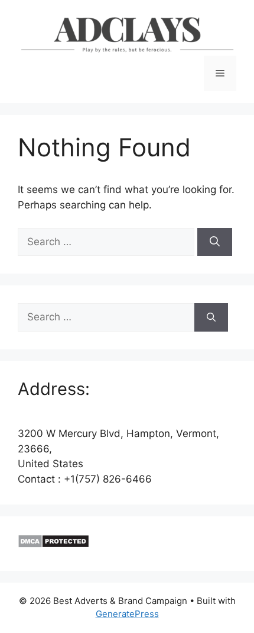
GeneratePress (127, 613)
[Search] (214, 242)
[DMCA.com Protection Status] (53, 545)
